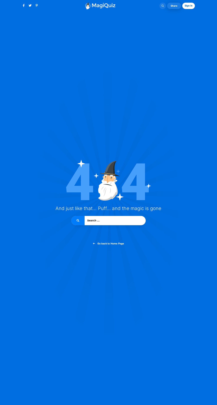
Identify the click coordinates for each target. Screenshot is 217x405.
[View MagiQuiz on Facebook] (23, 6)
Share (174, 5)
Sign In (188, 5)
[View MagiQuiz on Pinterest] (36, 6)
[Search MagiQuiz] (162, 6)
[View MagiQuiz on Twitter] (30, 6)
